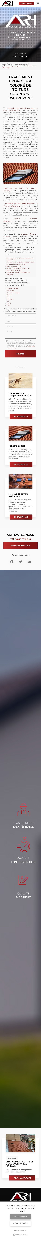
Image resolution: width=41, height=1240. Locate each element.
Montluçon (10, 299)
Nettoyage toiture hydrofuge (18, 495)
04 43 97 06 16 (20, 54)
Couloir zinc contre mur (14, 266)
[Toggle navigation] (38, 3)
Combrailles (10, 291)
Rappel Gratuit (26, 3)
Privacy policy (21, 1235)
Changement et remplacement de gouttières (20, 262)
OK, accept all (21, 1217)
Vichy (8, 305)
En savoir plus (21, 416)
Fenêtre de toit (17, 446)
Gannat (9, 295)
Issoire (8, 297)
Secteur (10, 64)
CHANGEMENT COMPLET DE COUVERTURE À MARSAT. (19, 1163)
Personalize (21, 1230)
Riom (8, 301)
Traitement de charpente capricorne (20, 394)
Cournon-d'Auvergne (21, 64)
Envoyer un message (20, 546)
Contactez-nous (21, 57)
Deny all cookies (21, 1223)
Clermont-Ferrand (12, 288)
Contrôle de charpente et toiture (16, 264)
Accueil (4, 64)
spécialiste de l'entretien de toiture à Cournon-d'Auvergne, (20, 109)
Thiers (9, 303)
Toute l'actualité (22, 1178)
